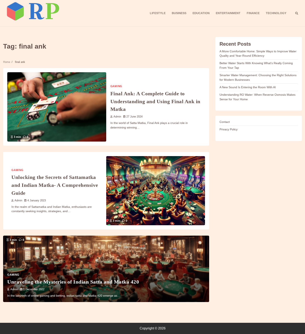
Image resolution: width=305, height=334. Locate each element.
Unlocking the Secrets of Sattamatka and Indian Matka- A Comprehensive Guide (54, 185)
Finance (253, 13)
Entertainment (228, 13)
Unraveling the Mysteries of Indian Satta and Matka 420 (73, 282)
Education (201, 13)
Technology (276, 13)
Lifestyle (158, 13)
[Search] (297, 13)
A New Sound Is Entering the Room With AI (248, 87)
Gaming (116, 86)
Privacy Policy (229, 129)
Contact (225, 122)
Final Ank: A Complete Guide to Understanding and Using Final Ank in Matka (155, 101)
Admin (117, 116)
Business (179, 13)
